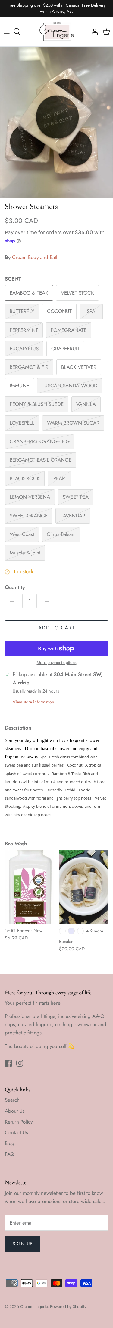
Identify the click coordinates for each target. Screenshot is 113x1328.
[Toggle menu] (6, 31)
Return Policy (19, 1121)
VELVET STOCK (77, 292)
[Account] (93, 31)
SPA (91, 311)
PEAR (59, 478)
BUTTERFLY (22, 311)
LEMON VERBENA (30, 497)
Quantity (15, 587)
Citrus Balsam (61, 534)
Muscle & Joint (25, 552)
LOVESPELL (22, 422)
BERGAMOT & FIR (29, 367)
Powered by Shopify (68, 1306)
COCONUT (59, 311)
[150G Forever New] (29, 887)
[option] (56, 122)
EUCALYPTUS (24, 348)
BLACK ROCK (25, 478)
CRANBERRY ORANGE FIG (40, 441)
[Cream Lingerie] (56, 31)
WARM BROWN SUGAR (73, 422)
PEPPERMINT (24, 330)
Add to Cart (56, 627)
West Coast (22, 534)
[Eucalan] (83, 887)
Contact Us (16, 1132)
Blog (9, 1143)
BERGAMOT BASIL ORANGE (40, 459)
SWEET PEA (76, 497)
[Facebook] (8, 1063)
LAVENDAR (72, 515)
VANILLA (86, 404)
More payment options (57, 662)
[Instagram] (19, 1063)
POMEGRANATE (68, 330)
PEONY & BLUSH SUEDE (37, 404)
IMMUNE (19, 385)
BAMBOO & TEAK (29, 292)
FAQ (9, 1154)
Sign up (23, 1243)
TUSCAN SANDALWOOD (70, 385)
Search (12, 1100)
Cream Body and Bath (35, 257)
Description (18, 727)
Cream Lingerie (34, 1306)
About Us (15, 1110)
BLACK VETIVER (78, 367)
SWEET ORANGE (29, 515)
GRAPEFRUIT (65, 348)
